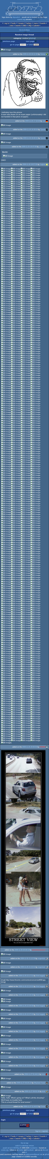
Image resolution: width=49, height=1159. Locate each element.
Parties (28, 23)
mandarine (33, 1148)
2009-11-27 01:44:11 (31, 1074)
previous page (9, 41)
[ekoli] (47, 1091)
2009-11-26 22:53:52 (25, 1040)
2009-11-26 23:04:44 (25, 1066)
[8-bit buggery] (47, 976)
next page (30, 41)
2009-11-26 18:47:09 (29, 147)
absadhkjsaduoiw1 (38, 950)
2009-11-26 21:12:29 (27, 958)
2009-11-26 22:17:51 (25, 976)
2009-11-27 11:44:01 (30, 1106)
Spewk (42, 129)
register (45, 1131)
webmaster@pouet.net (34, 1154)
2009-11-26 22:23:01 (25, 986)
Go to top (24, 1143)
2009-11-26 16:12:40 (30, 54)
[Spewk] (47, 129)
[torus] (47, 1074)
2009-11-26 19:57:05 (29, 164)
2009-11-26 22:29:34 (25, 995)
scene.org (21, 19)
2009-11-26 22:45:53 (25, 1031)
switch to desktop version (24, 1146)
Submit (36, 25)
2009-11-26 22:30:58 (25, 1006)
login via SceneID (25, 1125)
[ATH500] (47, 747)
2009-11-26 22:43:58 (25, 1023)
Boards (42, 23)
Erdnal (43, 1106)
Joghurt (42, 164)
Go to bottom (24, 30)
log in (37, 1131)
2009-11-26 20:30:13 (22, 950)
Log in (6, 23)
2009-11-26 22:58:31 (25, 1057)
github (47, 1154)
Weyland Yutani (39, 1083)
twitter (21, 1150)
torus (43, 1074)
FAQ (29, 25)
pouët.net (6, 1148)
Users (35, 23)
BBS (24, 25)
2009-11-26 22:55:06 (25, 1048)
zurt (44, 121)
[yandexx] (47, 147)
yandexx (42, 147)
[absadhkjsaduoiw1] (47, 950)
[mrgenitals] (47, 958)
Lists (11, 25)
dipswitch (16, 17)
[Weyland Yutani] (47, 1083)
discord (45, 1150)
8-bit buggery (40, 976)
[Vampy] (47, 54)
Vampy (42, 54)
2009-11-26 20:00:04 (29, 747)
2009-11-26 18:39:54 (30, 129)
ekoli (43, 1091)
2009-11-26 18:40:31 (30, 138)
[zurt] (47, 121)
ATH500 (42, 747)
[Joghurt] (47, 164)
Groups (20, 23)
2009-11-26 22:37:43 (25, 1014)
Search (18, 25)
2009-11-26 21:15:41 (27, 967)
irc (26, 1152)
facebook (30, 1150)
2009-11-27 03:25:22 (24, 1083)
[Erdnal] (47, 1106)
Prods (13, 23)
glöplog (32, 38)
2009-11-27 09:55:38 (31, 1091)
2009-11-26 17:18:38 (32, 121)
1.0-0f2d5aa (15, 1148)
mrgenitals (41, 958)
